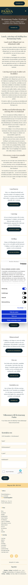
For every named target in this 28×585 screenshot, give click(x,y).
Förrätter (3, 543)
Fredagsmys (4, 519)
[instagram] (16, 556)
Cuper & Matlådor (5, 521)
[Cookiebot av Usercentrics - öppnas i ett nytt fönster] (20, 264)
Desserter (3, 547)
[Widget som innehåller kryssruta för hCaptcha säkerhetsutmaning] (12, 471)
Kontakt (3, 531)
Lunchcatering (4, 548)
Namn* (3, 441)
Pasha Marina (4, 518)
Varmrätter (3, 545)
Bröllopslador (4, 516)
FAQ (2, 530)
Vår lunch (3, 513)
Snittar (2, 541)
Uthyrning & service (6, 523)
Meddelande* (4, 459)
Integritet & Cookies (14, 562)
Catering (3, 538)
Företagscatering (5, 550)
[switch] (24, 293)
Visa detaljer (20, 307)
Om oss (3, 526)
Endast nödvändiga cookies (14, 320)
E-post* (3, 453)
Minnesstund (4, 525)
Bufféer (3, 540)
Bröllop (3, 514)
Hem (2, 511)
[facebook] (11, 556)
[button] (19, 3)
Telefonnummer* (5, 447)
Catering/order (4, 552)
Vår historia (4, 528)
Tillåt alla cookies (14, 312)
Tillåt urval (14, 316)
